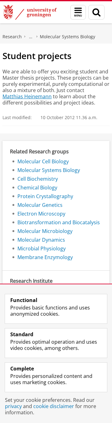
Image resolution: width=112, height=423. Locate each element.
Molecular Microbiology (44, 231)
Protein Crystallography (45, 196)
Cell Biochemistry (37, 179)
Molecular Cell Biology (43, 161)
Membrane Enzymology (45, 257)
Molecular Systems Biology (67, 37)
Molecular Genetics (40, 205)
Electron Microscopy (41, 214)
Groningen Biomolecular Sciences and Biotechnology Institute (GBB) (31, 37)
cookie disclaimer (53, 406)
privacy (13, 406)
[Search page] (96, 12)
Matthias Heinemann (27, 96)
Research (12, 37)
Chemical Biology (37, 187)
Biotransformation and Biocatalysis (58, 222)
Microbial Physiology (41, 248)
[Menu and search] (78, 12)
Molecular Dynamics (41, 240)
